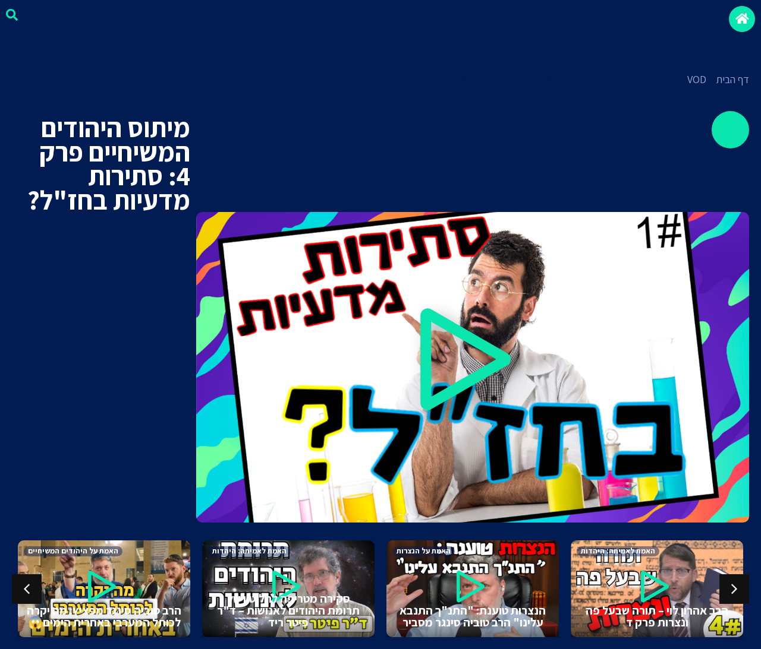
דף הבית (732, 79)
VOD (696, 79)
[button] (473, 367)
